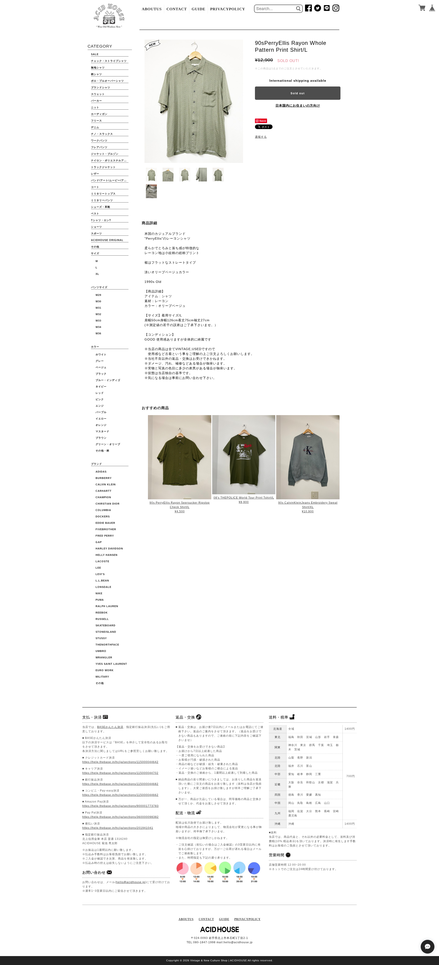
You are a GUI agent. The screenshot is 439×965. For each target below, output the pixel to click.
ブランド (96, 463)
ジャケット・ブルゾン (104, 153)
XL (97, 274)
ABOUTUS (152, 9)
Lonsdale (103, 587)
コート (95, 187)
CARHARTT (104, 490)
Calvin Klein (106, 484)
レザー (95, 173)
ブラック (101, 373)
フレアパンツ (99, 147)
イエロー (101, 418)
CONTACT (176, 9)
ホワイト (101, 354)
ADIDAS (101, 471)
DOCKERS (103, 516)
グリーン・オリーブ (108, 444)
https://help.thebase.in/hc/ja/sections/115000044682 (120, 784)
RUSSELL (102, 619)
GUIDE (198, 9)
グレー (100, 361)
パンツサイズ (99, 287)
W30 (98, 301)
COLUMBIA (103, 510)
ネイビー (101, 386)
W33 (98, 320)
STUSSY (101, 638)
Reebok (102, 612)
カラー (95, 346)
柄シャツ (96, 74)
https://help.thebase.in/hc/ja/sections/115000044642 (120, 762)
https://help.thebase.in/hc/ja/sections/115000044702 (120, 773)
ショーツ (96, 226)
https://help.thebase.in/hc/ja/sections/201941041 (117, 828)
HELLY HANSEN (107, 555)
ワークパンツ (99, 140)
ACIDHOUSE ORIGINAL (107, 240)
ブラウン (101, 437)
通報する (261, 136)
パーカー (96, 100)
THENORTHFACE (107, 644)
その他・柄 (102, 450)
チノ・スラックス (102, 133)
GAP (99, 542)
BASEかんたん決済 (110, 727)
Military (102, 676)
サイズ (95, 253)
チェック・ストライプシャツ (109, 60)
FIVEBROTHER (106, 529)
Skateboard (105, 625)
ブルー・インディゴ (108, 380)
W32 (98, 314)
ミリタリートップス (103, 193)
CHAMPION (103, 497)
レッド (100, 393)
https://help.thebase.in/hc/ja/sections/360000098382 (120, 817)
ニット (95, 107)
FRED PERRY (105, 535)
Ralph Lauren (107, 606)
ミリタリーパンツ (102, 200)
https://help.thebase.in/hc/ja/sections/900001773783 (120, 806)
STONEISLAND (106, 631)
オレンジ (101, 425)
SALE (95, 54)
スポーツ (96, 233)
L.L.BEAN (102, 580)
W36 (98, 333)
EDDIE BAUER (105, 523)
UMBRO (101, 651)
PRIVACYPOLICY (227, 9)
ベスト (95, 213)
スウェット (98, 94)
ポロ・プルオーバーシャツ (107, 80)
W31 (98, 307)
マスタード (102, 431)
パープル (101, 412)
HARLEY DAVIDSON (109, 548)
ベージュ (101, 367)
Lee (98, 567)
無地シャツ (98, 67)
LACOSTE (102, 561)
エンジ (100, 405)
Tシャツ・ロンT (101, 220)
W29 (98, 295)
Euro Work (105, 670)
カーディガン (99, 114)
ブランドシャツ (100, 87)
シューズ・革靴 (100, 206)
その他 (95, 246)
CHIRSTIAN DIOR (108, 503)
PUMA (100, 599)
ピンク (100, 399)
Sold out (298, 93)
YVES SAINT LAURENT (111, 663)
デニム (95, 127)
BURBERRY (104, 478)
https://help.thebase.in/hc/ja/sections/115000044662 (120, 795)
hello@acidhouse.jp (130, 882)
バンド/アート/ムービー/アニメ (109, 180)
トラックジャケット (103, 167)
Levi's (100, 574)
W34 (98, 327)
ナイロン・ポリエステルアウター (109, 160)
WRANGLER (104, 657)
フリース (96, 120)
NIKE (99, 593)
